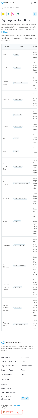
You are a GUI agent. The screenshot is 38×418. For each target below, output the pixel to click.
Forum (23, 370)
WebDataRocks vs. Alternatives (7, 398)
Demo (23, 361)
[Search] (31, 3)
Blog (22, 374)
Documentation (26, 366)
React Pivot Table (7, 370)
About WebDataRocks (8, 393)
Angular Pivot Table (7, 366)
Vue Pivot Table (6, 374)
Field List (4, 32)
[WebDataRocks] (10, 3)
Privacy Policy (6, 388)
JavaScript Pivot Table (8, 361)
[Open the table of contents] (35, 14)
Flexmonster (16, 406)
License (4, 384)
